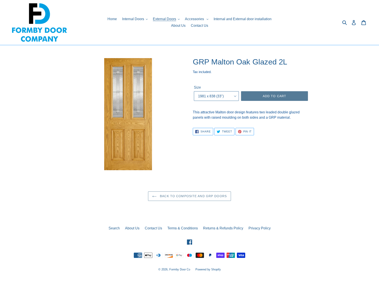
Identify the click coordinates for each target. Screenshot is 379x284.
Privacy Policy (259, 228)
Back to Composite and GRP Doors (193, 196)
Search (114, 228)
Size (197, 87)
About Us (132, 228)
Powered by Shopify (208, 269)
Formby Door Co (180, 269)
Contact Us (153, 228)
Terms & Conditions (182, 228)
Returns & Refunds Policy (223, 228)
